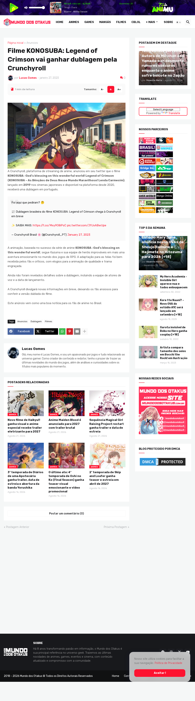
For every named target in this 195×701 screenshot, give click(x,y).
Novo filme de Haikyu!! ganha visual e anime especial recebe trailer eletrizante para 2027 (25, 425)
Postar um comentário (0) (66, 513)
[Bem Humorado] (164, 205)
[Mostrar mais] (84, 331)
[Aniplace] (164, 212)
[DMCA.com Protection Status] (162, 465)
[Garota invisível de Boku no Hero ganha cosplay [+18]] (148, 332)
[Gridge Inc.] (147, 170)
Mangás (105, 22)
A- (102, 89)
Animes (74, 22)
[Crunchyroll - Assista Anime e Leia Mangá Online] (164, 142)
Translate (174, 113)
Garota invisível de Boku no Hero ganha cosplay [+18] (173, 331)
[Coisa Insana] (147, 198)
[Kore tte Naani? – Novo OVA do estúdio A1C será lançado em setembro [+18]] (148, 305)
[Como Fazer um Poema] (164, 184)
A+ (119, 89)
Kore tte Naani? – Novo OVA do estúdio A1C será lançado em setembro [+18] (172, 307)
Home (59, 22)
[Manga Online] (164, 198)
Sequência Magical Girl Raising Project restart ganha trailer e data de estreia (106, 425)
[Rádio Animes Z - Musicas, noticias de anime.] (164, 156)
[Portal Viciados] (147, 156)
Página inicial (15, 43)
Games (89, 22)
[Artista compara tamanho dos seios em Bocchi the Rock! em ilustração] (148, 352)
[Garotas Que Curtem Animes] (164, 149)
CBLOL (136, 22)
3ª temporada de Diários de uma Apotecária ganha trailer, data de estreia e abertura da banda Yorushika (25, 480)
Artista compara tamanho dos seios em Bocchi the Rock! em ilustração (173, 353)
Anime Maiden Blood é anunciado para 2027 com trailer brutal (65, 423)
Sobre (168, 22)
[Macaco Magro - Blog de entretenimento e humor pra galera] (147, 177)
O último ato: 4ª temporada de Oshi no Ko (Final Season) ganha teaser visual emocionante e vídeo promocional (66, 482)
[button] (178, 22)
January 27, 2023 (78, 234)
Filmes (121, 22)
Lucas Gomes (33, 349)
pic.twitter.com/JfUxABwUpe (86, 225)
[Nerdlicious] (164, 177)
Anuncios (32, 43)
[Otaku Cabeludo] (164, 163)
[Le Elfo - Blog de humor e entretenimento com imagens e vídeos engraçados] (164, 170)
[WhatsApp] (62, 331)
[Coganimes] (147, 212)
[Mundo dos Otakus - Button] (147, 142)
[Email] (77, 331)
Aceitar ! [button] (160, 672)
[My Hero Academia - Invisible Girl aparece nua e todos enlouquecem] (148, 281)
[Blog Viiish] (164, 191)
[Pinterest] (69, 331)
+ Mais (150, 22)
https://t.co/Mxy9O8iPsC (49, 225)
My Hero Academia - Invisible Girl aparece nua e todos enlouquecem (173, 282)
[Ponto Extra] (147, 191)
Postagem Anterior (17, 527)
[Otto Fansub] (147, 205)
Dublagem (36, 321)
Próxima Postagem (115, 527)
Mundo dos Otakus (31, 676)
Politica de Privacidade (168, 663)
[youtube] (188, 652)
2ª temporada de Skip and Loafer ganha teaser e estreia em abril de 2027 (105, 478)
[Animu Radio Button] (147, 149)
